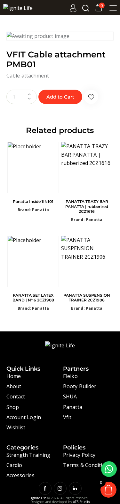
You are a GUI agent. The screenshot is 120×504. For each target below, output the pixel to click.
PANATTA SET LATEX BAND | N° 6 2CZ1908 (33, 298)
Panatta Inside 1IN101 (33, 201)
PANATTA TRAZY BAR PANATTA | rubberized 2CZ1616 (86, 206)
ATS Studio (81, 502)
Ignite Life (38, 498)
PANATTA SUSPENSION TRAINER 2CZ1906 (86, 298)
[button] (91, 97)
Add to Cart (60, 97)
